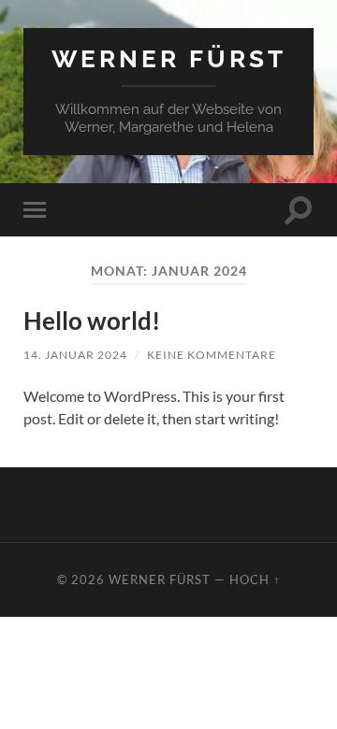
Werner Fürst (168, 58)
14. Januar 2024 (75, 355)
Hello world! (91, 321)
